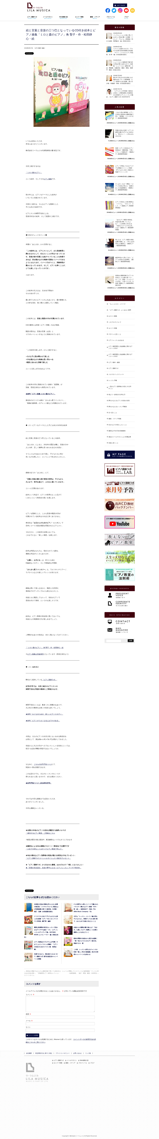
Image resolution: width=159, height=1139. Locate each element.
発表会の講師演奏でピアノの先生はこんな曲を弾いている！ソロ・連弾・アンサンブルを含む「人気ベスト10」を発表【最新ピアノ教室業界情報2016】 (124, 280)
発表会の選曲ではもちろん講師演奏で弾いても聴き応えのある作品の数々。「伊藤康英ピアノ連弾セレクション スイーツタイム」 (42, 973)
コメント (30, 994)
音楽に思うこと (113, 443)
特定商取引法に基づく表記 (43, 1053)
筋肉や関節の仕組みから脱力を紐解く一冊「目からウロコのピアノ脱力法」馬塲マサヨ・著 (85, 941)
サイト (28, 1027)
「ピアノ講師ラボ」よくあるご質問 (120, 310)
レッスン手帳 (113, 380)
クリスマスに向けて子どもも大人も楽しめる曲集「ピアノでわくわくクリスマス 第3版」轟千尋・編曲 (46, 919)
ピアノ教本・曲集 (39, 48)
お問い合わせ (77, 1053)
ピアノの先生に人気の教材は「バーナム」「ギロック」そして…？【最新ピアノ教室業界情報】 (124, 205)
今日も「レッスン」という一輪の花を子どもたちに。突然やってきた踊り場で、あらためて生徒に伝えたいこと (85, 919)
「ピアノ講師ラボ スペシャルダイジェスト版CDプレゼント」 (48, 858)
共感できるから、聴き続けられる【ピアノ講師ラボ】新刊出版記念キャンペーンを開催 (46, 956)
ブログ (92, 1063)
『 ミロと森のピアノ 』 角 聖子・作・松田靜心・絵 (44, 647)
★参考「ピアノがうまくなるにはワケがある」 (43, 721)
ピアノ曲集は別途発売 (35, 654)
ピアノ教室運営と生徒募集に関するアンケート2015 (120, 355)
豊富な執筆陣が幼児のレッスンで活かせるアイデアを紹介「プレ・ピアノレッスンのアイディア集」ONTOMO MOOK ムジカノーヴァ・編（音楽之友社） (41, 932)
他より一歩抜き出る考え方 (117, 394)
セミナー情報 (113, 328)
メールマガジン (72, 1060)
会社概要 (29, 1053)
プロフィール (83, 1063)
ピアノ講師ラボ (113, 368)
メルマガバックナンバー (116, 374)
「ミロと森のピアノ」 (34, 172)
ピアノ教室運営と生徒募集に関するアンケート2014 (120, 347)
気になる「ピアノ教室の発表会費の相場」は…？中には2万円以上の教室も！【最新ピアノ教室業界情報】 (124, 242)
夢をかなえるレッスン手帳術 (118, 406)
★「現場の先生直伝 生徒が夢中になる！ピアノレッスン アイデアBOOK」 (53, 868)
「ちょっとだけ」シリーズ (117, 304)
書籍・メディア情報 (115, 419)
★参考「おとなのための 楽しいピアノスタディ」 (44, 714)
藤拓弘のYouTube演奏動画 (117, 431)
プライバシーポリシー (63, 1053)
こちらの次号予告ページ (43, 764)
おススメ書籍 (113, 316)
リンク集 (88, 1053)
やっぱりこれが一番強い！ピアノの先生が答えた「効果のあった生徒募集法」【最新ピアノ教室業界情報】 (124, 187)
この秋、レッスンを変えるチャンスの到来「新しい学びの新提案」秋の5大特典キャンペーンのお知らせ (86, 952)
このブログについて (115, 322)
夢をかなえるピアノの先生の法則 (119, 400)
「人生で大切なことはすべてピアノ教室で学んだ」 (44, 849)
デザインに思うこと (115, 334)
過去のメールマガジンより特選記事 (120, 437)
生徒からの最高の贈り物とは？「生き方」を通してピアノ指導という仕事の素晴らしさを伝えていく (85, 930)
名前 (28, 1014)
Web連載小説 (84, 1060)
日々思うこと (113, 412)
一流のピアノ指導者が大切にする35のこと (120, 387)
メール (29, 1021)
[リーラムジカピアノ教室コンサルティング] (38, 9)
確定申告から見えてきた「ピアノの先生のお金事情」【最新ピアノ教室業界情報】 (124, 259)
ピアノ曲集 (48, 179)
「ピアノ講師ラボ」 (49, 680)
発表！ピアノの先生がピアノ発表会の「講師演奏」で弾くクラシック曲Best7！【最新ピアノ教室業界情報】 (124, 151)
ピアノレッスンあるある (116, 340)
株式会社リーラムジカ (77, 1136)
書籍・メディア (70, 1063)
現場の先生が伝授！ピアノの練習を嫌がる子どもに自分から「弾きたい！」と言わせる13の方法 (124, 133)
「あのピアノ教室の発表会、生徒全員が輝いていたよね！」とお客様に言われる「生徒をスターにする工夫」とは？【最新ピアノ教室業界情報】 (124, 224)
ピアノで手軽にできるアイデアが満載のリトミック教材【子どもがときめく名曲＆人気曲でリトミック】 (124, 169)
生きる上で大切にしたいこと (118, 425)
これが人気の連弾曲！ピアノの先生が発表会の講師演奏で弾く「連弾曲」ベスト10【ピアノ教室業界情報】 (124, 115)
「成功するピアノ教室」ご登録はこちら (40, 833)
